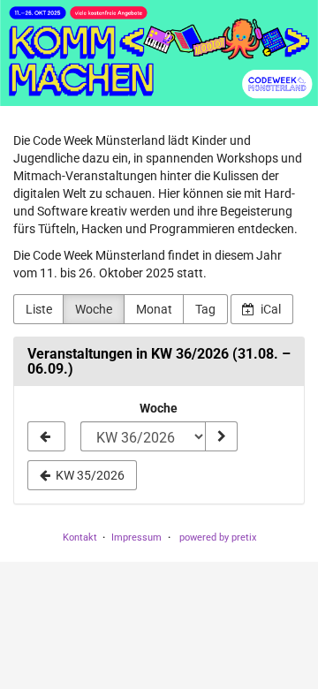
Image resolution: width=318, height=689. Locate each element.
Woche (93, 309)
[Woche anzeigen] (221, 436)
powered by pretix (217, 537)
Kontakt (80, 537)
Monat (154, 309)
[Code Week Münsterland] (159, 53)
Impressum (136, 537)
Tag (205, 309)
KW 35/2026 (89, 475)
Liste (39, 309)
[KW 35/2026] (46, 436)
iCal (269, 309)
